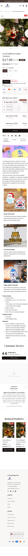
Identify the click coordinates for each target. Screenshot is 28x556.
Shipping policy (11, 520)
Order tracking (11, 501)
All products (8, 11)
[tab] (10, 48)
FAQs (8, 504)
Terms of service (11, 517)
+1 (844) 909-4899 (12, 486)
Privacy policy (10, 514)
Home (1, 11)
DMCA (9, 507)
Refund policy (10, 526)
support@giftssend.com (13, 488)
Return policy (10, 523)
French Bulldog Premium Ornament (14, 406)
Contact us (10, 498)
